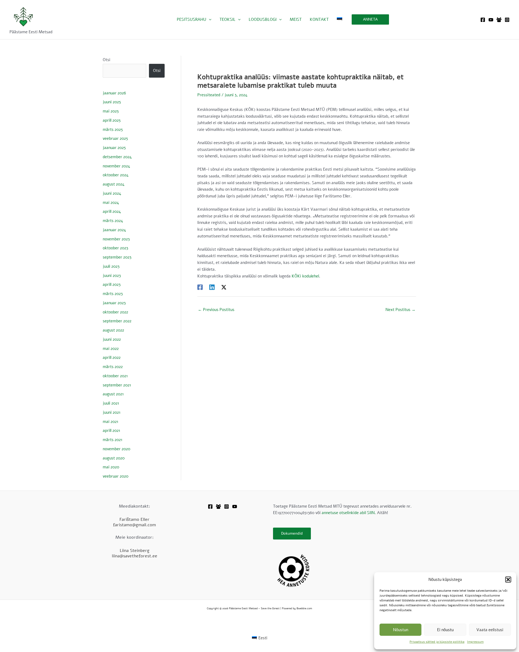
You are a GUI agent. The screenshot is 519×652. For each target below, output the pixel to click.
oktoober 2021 (115, 376)
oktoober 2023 (115, 248)
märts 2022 (113, 366)
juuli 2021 (111, 403)
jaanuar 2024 (114, 230)
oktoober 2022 (115, 312)
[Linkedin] (212, 287)
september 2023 (117, 257)
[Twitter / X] (224, 287)
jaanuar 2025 (114, 147)
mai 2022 (111, 348)
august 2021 (113, 394)
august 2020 (114, 458)
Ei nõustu (445, 630)
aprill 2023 (112, 284)
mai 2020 (111, 467)
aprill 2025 (112, 120)
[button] (508, 579)
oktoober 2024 (115, 175)
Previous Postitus (216, 309)
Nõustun (400, 630)
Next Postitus (400, 309)
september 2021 (117, 385)
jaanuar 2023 (114, 303)
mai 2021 (110, 421)
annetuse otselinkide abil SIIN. (349, 512)
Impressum (475, 642)
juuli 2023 (111, 266)
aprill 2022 (112, 357)
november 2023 (116, 239)
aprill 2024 (112, 211)
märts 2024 (113, 220)
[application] (208, 19)
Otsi (106, 59)
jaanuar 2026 (114, 93)
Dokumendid (292, 533)
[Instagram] (507, 19)
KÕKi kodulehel (305, 276)
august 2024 (113, 184)
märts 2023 (113, 293)
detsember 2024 (117, 157)
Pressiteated (208, 95)
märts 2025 (113, 129)
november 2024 (116, 166)
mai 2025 (111, 111)
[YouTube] (490, 19)
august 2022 (113, 330)
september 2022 (117, 321)
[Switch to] (339, 19)
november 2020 (116, 449)
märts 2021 (112, 439)
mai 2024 (111, 202)
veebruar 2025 (115, 138)
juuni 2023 (112, 275)
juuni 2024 (112, 193)
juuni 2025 (112, 102)
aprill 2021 (111, 430)
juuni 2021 (112, 412)
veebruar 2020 (115, 476)
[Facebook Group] (499, 19)
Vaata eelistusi (489, 630)
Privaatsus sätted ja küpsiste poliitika (437, 642)
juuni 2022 (112, 339)
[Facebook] (482, 19)
